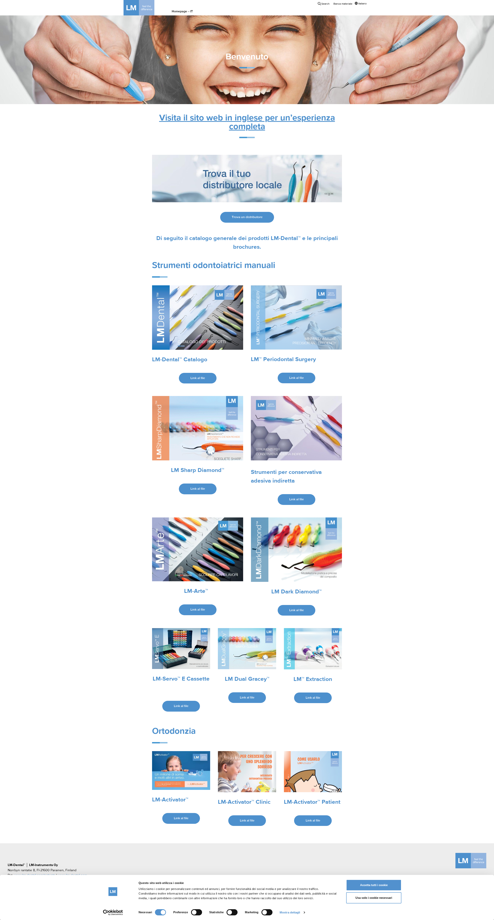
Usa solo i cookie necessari (373, 897)
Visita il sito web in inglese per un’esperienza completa (247, 122)
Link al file (197, 378)
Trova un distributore (247, 217)
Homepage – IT (182, 11)
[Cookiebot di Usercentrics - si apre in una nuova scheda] (113, 912)
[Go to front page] (145, 7)
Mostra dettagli (290, 912)
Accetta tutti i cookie (374, 885)
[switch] (196, 912)
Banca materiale (342, 4)
